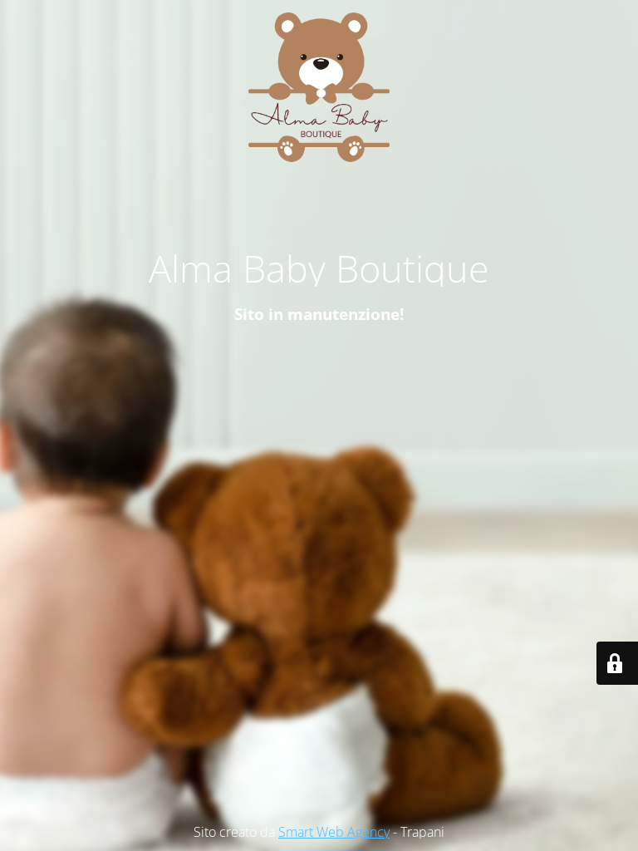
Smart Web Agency (334, 832)
